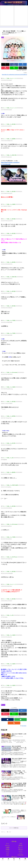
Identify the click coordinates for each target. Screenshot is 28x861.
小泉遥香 (7, 847)
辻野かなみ (20, 849)
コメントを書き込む (14, 827)
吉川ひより (7, 845)
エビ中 (7, 853)
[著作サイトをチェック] (7, 719)
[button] (22, 67)
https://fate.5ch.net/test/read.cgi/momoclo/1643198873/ (14, 74)
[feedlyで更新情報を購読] (20, 719)
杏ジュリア (20, 847)
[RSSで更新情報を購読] (14, 722)
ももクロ (20, 851)
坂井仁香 (20, 845)
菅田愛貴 (7, 849)
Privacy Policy (20, 854)
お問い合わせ (14, 856)
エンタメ (20, 853)
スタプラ (7, 851)
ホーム (7, 843)
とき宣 (3, 704)
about (7, 854)
